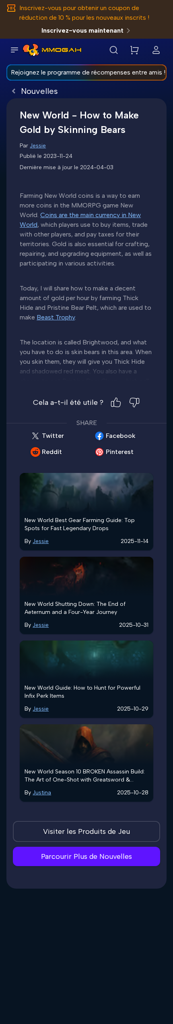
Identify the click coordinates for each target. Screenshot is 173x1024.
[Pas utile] (134, 402)
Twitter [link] (53, 435)
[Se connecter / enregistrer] (156, 50)
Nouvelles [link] (39, 91)
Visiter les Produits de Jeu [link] (86, 831)
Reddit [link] (52, 452)
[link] (31, 50)
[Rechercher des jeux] (113, 50)
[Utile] (116, 402)
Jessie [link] (38, 145)
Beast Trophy (56, 317)
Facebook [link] (121, 435)
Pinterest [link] (120, 452)
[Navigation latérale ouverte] (14, 50)
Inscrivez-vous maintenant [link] (82, 30)
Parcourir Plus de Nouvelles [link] (86, 856)
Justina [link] (42, 792)
